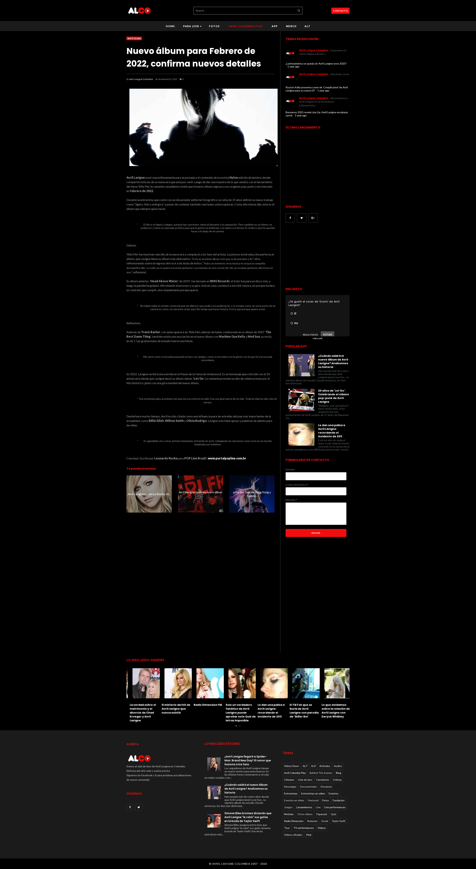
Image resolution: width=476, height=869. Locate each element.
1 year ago (293, 66)
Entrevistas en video (313, 793)
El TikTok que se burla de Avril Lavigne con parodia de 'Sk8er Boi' (300, 710)
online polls (318, 338)
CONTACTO (340, 10)
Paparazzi (321, 814)
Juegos (288, 807)
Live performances (335, 807)
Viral (308, 834)
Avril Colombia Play (246, 26)
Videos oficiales (293, 834)
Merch (291, 26)
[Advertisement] (317, 255)
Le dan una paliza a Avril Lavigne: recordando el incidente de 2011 (331, 430)
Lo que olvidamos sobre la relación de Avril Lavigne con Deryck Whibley (332, 710)
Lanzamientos (304, 807)
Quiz (333, 814)
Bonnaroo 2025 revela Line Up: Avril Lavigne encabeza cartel (317, 114)
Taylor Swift (338, 821)
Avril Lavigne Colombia (141, 79)
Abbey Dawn (291, 765)
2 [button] (240, 728)
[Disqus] (200, 582)
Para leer (191, 26)
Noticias (134, 38)
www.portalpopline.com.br (227, 458)
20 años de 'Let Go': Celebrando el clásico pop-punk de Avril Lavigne (333, 396)
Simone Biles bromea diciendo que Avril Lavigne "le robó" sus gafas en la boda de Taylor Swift (247, 817)
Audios (338, 765)
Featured (313, 800)
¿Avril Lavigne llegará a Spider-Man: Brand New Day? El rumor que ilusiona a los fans (247, 760)
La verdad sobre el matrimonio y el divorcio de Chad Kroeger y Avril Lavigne (139, 712)
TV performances (303, 827)
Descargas (290, 786)
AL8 (313, 765)
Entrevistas (291, 793)
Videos (322, 827)
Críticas (337, 779)
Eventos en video (294, 800)
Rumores (312, 821)
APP (275, 26)
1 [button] (236, 728)
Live (318, 807)
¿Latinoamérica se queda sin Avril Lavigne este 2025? (316, 63)
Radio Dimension (293, 821)
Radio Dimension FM (204, 705)
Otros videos (305, 814)
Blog (338, 772)
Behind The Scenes (321, 772)
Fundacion (339, 800)
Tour (287, 827)
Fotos (214, 26)
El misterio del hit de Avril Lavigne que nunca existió (172, 708)
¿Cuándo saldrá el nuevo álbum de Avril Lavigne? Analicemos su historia (333, 361)
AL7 (307, 26)
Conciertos (322, 779)
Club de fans (305, 779)
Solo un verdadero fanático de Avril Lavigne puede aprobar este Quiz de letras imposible (237, 712)
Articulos (324, 765)
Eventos (333, 793)
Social (324, 821)
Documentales (308, 786)
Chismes (289, 779)
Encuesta (326, 786)
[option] (142, 694)
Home (170, 26)
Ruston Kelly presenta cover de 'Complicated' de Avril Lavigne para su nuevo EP (317, 89)
